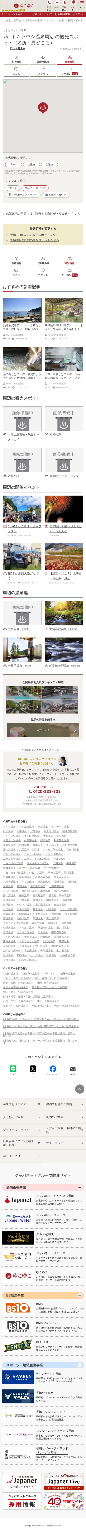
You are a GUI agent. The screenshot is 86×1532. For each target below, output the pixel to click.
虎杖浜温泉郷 (61, 890)
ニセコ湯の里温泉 (13, 863)
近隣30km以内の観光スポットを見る (34, 240)
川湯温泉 (51, 909)
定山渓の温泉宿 (30, 973)
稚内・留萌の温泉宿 (48, 982)
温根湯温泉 (9, 900)
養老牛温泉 (38, 923)
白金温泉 (43, 932)
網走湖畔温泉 (58, 932)
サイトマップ (54, 1143)
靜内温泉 (35, 867)
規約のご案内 (54, 1117)
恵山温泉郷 (52, 918)
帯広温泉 (61, 835)
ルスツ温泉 (9, 844)
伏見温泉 (8, 886)
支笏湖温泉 (60, 904)
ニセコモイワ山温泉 (14, 872)
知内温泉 (22, 955)
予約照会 (64, 8)
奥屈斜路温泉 (31, 835)
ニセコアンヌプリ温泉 (15, 923)
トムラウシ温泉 (55, 20)
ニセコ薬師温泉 (33, 854)
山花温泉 (67, 900)
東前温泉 (43, 826)
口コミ (16, 73)
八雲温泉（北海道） (30, 849)
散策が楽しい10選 (23, 707)
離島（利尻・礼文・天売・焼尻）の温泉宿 (55, 1005)
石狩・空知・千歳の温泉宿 (18, 1001)
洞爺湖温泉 (25, 913)
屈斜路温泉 (9, 877)
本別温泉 (45, 890)
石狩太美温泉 (69, 844)
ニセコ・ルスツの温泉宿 (17, 978)
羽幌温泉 (22, 831)
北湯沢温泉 (23, 909)
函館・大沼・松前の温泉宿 (18, 982)
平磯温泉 (71, 863)
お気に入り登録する (72, 48)
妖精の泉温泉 (42, 877)
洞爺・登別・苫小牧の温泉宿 (50, 978)
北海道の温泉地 (12, 20)
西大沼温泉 (9, 895)
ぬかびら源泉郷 (12, 950)
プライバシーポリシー (17, 1130)
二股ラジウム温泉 (29, 941)
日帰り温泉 (43, 61)
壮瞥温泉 (45, 936)
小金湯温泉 (30, 950)
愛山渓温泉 (41, 946)
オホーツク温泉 (60, 826)
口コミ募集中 (17, 48)
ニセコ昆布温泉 (68, 909)
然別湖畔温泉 (45, 927)
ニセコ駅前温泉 (54, 849)
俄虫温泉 (48, 835)
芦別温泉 (38, 918)
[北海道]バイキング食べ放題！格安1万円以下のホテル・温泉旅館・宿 (41, 1027)
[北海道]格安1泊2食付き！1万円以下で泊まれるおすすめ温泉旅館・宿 (41, 1020)
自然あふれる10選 (59, 707)
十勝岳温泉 (41, 913)
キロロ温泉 (28, 881)
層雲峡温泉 (9, 913)
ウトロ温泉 (71, 913)
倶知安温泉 (59, 858)
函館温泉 (24, 895)
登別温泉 (8, 955)
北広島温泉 (44, 881)
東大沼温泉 (62, 950)
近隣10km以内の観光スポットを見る (34, 235)
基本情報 (16, 61)
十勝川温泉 (30, 936)
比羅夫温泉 (9, 941)
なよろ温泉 (36, 955)
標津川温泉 (9, 867)
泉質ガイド (43, 730)
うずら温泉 (9, 826)
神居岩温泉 (52, 900)
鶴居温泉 (45, 840)
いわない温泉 (36, 872)
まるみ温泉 (52, 844)
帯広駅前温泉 (29, 890)
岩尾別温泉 (46, 950)
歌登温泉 (51, 955)
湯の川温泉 (62, 927)
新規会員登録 (64, 14)
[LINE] (13, 1068)
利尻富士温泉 (61, 840)
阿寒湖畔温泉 (69, 831)
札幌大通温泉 (10, 881)
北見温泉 (24, 900)
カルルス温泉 (26, 927)
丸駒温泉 (53, 923)
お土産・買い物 (57, 194)
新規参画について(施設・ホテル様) (19, 1142)
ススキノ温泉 (61, 877)
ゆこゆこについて (43, 14)
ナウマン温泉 (24, 904)
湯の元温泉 (9, 849)
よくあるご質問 (13, 1117)
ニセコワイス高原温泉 (36, 858)
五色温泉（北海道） (38, 863)
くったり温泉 (10, 890)
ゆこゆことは (11, 1156)
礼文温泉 (8, 831)
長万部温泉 (9, 946)
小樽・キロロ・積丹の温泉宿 (59, 973)
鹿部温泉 (64, 941)
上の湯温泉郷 (42, 904)
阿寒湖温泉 (25, 877)
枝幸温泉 (38, 844)
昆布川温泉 (72, 849)
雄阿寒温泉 (30, 840)
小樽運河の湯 (67, 955)
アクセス (43, 73)
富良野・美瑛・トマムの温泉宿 (49, 987)
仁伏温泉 (8, 909)
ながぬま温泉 (26, 826)
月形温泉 (38, 909)
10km (31, 164)
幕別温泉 (22, 886)
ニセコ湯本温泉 (54, 854)
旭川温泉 (69, 872)
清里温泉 (8, 904)
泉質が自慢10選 (60, 692)
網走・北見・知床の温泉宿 (18, 991)
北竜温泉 (35, 831)
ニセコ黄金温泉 (12, 858)
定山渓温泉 (23, 918)
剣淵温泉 (24, 844)
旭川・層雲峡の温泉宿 (15, 987)
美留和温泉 (9, 959)
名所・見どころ (37, 188)
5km (13, 164)
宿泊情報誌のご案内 (59, 1104)
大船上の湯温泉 (12, 840)
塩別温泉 (58, 863)
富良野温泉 (39, 895)
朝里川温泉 (9, 927)
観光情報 (69, 61)
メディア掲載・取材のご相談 (63, 1130)
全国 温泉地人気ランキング (23, 692)
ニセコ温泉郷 (51, 867)
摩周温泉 (56, 913)
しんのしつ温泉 (12, 936)
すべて (13, 188)
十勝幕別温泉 (56, 886)
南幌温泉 (72, 881)
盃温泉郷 (8, 918)
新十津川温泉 (51, 831)
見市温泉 (8, 932)
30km (49, 164)
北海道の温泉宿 (28, 959)
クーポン (69, 73)
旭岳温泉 (66, 923)
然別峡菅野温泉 (60, 946)
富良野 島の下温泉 (60, 895)
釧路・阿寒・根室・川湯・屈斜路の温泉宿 (27, 996)
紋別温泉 (38, 900)
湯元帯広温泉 (37, 886)
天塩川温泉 (25, 946)
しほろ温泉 (49, 941)
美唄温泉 (59, 881)
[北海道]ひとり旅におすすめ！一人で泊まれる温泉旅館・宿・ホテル (40, 1042)
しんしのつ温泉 (12, 835)
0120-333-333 (47, 791)
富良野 (23, 867)
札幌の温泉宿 (10, 973)
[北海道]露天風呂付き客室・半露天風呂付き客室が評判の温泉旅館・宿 (39, 1034)
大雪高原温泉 (61, 936)
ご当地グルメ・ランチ (24, 194)
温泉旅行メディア (14, 1104)
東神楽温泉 (54, 872)
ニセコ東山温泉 (12, 854)
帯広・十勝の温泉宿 (48, 1001)
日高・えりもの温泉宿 (15, 1005)
